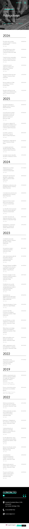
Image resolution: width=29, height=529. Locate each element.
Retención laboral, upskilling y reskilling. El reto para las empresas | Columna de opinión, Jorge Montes (9, 267)
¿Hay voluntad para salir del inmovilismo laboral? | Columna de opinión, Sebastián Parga (9, 258)
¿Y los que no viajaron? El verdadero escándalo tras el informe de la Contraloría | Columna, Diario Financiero (9, 125)
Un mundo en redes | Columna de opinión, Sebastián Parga (8, 250)
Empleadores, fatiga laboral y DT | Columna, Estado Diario (9, 142)
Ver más (5, 46)
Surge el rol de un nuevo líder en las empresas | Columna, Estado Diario (9, 202)
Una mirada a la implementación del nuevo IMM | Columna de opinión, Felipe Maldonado (9, 297)
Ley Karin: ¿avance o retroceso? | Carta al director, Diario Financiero (9, 134)
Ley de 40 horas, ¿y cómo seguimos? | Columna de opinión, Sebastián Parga (9, 321)
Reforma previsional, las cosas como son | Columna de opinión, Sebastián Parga (9, 404)
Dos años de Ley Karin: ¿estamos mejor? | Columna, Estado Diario (9, 43)
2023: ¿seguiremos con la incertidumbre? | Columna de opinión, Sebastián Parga (9, 347)
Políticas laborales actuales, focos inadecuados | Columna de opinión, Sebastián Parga (9, 413)
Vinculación (8, 9)
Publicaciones (15, 23)
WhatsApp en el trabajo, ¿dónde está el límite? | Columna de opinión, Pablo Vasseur (9, 330)
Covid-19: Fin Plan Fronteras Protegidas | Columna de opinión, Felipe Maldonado (9, 313)
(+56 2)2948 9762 (10, 509)
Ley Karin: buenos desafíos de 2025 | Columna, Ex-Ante (9, 155)
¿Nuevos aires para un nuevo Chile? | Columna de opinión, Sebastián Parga (9, 466)
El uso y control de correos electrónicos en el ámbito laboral (9, 389)
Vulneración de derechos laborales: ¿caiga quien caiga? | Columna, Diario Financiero (9, 178)
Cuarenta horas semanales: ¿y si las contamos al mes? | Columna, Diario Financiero (9, 59)
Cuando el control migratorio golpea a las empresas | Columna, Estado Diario (8, 67)
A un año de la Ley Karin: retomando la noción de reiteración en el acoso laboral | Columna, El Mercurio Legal (9, 115)
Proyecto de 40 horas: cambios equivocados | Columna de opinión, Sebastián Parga (8, 474)
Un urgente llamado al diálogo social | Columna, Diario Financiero (9, 106)
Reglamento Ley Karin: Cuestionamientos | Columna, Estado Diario (8, 169)
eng (20, 2)
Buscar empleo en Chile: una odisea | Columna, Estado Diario (9, 84)
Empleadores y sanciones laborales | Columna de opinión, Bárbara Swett (9, 226)
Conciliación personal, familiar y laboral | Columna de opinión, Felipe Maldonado (9, 241)
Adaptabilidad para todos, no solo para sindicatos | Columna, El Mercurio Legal (9, 51)
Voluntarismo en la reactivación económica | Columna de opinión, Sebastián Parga (9, 362)
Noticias (4, 23)
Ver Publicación (11, 384)
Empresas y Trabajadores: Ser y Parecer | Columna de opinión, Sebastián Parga (9, 422)
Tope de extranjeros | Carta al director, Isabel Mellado (9, 305)
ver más (5, 158)
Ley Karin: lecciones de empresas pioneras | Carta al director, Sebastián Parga (9, 218)
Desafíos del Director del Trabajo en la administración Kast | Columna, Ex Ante (9, 92)
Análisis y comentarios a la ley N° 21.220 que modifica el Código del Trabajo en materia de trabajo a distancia (9, 378)
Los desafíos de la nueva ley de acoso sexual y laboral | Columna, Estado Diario (9, 210)
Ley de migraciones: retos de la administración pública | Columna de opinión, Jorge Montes (9, 440)
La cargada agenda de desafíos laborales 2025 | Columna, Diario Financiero (9, 148)
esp (17, 2)
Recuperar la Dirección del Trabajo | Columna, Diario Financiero (9, 76)
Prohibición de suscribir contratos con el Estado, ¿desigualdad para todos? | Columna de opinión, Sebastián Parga (9, 287)
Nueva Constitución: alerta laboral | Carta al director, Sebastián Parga (9, 448)
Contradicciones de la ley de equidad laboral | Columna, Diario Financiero (9, 194)
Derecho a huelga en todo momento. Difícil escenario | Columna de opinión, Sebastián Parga (9, 277)
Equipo (23, 525)
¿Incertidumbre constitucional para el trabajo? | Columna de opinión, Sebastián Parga (9, 457)
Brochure (21, 23)
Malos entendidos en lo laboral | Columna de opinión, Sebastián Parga (9, 339)
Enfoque (9, 23)
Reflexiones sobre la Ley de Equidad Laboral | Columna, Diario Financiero (9, 186)
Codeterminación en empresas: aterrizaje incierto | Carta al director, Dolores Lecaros (9, 430)
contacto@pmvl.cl (10, 514)
